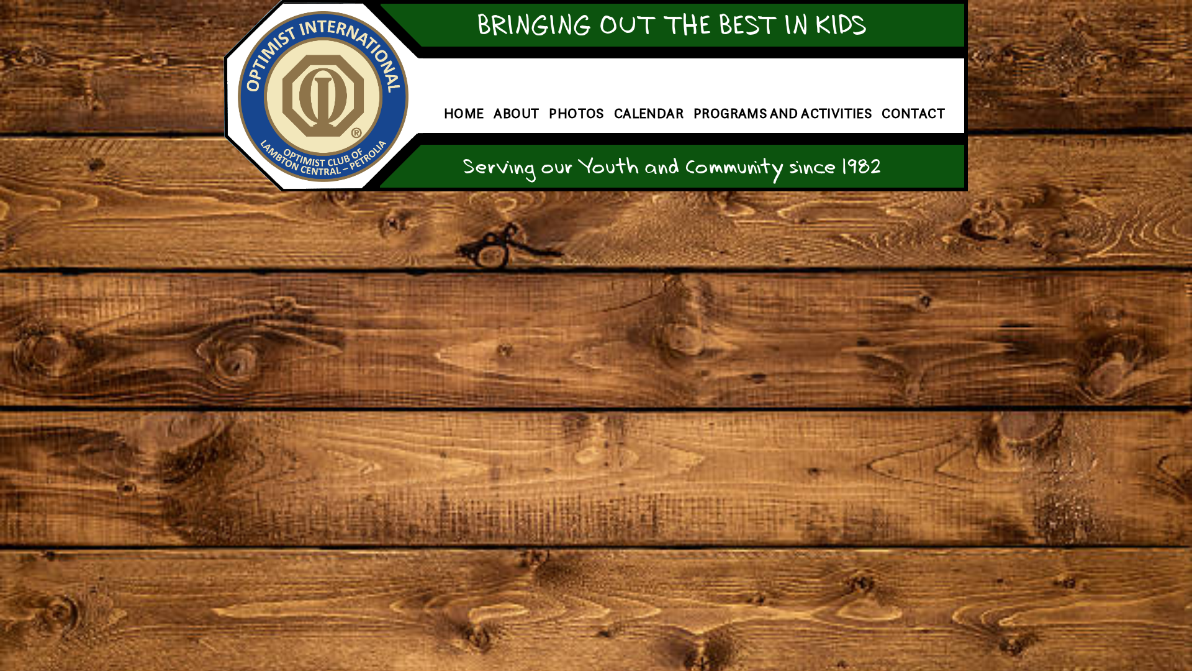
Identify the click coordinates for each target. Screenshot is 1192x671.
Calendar (649, 113)
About (516, 113)
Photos (576, 113)
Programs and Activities (782, 113)
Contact (913, 113)
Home (464, 113)
